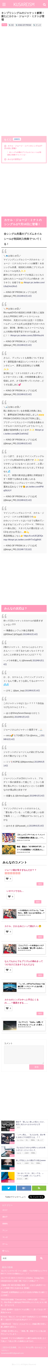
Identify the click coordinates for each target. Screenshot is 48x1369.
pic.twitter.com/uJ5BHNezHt (30, 335)
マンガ (5, 1237)
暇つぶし (5, 1251)
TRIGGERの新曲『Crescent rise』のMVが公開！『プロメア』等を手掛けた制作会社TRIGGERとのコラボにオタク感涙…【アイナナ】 (24, 1302)
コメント (8, 1043)
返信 (40, 884)
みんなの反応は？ (13, 159)
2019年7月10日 (24, 549)
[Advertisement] (24, 56)
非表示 (17, 139)
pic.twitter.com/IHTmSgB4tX (28, 540)
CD (12, 25)
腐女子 (5, 1217)
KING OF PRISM (24, 25)
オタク (5, 1210)
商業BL (5, 1224)
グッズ (38, 25)
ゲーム (5, 1244)
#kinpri (27, 282)
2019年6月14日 (24, 296)
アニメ (4, 24)
